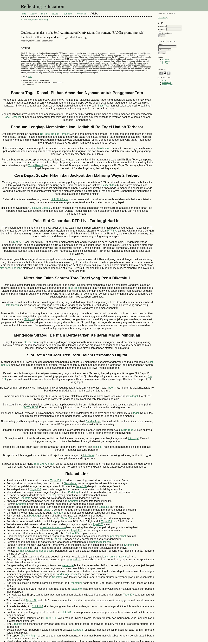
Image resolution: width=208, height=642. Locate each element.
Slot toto (29, 319)
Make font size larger (168, 73)
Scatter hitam (109, 185)
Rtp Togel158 (72, 533)
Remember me (167, 33)
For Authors (166, 83)
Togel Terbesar (12, 117)
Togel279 (47, 509)
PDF (30, 77)
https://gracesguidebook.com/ (37, 550)
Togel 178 (76, 530)
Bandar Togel (93, 421)
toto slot (97, 446)
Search (55, 14)
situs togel (74, 287)
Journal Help (163, 18)
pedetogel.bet (118, 536)
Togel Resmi (35, 165)
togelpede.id (74, 559)
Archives (81, 14)
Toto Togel (88, 455)
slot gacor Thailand (11, 268)
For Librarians (167, 84)
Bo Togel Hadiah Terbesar (55, 133)
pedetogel (68, 565)
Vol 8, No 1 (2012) (34, 19)
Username (162, 26)
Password (162, 29)
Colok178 (37, 606)
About (34, 14)
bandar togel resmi (66, 574)
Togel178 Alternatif (44, 463)
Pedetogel (74, 492)
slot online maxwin (116, 556)
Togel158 (55, 480)
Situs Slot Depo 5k (40, 207)
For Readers (167, 81)
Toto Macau (103, 148)
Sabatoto (25, 498)
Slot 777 (18, 242)
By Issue (165, 59)
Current (68, 14)
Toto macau (29, 342)
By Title (165, 63)
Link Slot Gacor (59, 199)
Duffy (46, 19)
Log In (44, 14)
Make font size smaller (161, 73)
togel (110, 387)
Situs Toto (103, 105)
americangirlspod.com (53, 527)
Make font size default (165, 73)
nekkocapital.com (101, 542)
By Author (166, 61)
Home (23, 14)
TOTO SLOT (31, 407)
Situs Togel (127, 430)
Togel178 (106, 521)
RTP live (112, 230)
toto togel (132, 396)
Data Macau (12, 305)
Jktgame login (29, 635)
